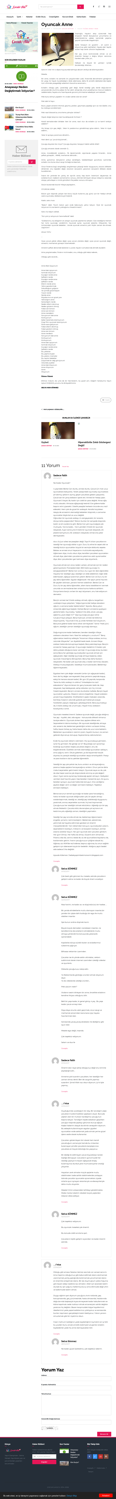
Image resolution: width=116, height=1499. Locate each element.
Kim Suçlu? (20, 107)
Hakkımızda (101, 1468)
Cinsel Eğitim (54, 17)
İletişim (90, 1472)
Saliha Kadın (81, 17)
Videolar (92, 17)
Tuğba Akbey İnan (90, 28)
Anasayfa (9, 17)
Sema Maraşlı (11, 23)
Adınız (44, 1375)
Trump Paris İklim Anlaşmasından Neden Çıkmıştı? (24, 117)
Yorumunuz (46, 1394)
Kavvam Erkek (67, 17)
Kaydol (44, 1462)
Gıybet (45, 442)
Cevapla (56, 861)
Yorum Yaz (65, 466)
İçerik (19, 17)
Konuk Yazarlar (27, 23)
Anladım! (106, 1495)
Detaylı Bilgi (72, 1495)
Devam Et (104, 1434)
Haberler (29, 17)
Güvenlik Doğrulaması (50, 1419)
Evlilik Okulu (41, 17)
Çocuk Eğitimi (68, 28)
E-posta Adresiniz (48, 1385)
